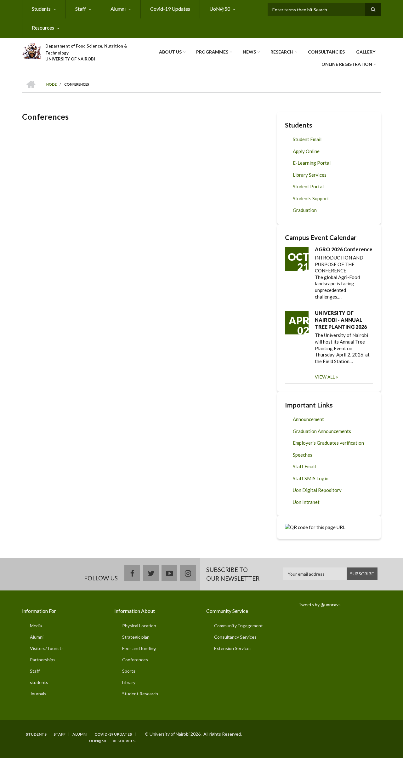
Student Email (307, 139)
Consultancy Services (235, 637)
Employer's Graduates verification (328, 443)
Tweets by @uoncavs (319, 604)
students (39, 682)
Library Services (309, 175)
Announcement (308, 419)
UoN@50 (219, 9)
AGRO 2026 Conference (343, 249)
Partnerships (42, 659)
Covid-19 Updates (170, 9)
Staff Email (304, 466)
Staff (80, 9)
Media (36, 625)
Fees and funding (139, 648)
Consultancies (326, 51)
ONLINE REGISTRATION (346, 64)
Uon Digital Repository (317, 490)
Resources (43, 28)
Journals (38, 693)
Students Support (311, 198)
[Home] (31, 50)
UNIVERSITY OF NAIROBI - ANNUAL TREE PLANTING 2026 (341, 320)
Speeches (302, 455)
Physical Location (139, 625)
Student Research (140, 693)
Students (41, 9)
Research (281, 51)
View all (325, 376)
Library (128, 682)
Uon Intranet (306, 502)
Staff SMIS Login (310, 478)
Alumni (118, 9)
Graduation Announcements (322, 431)
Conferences (135, 659)
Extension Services (233, 648)
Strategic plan (136, 637)
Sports (128, 671)
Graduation (305, 210)
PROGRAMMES (212, 51)
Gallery (365, 51)
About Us (170, 51)
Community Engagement (238, 625)
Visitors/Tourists (47, 648)
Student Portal (308, 186)
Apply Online (306, 151)
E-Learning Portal (312, 163)
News (249, 51)
